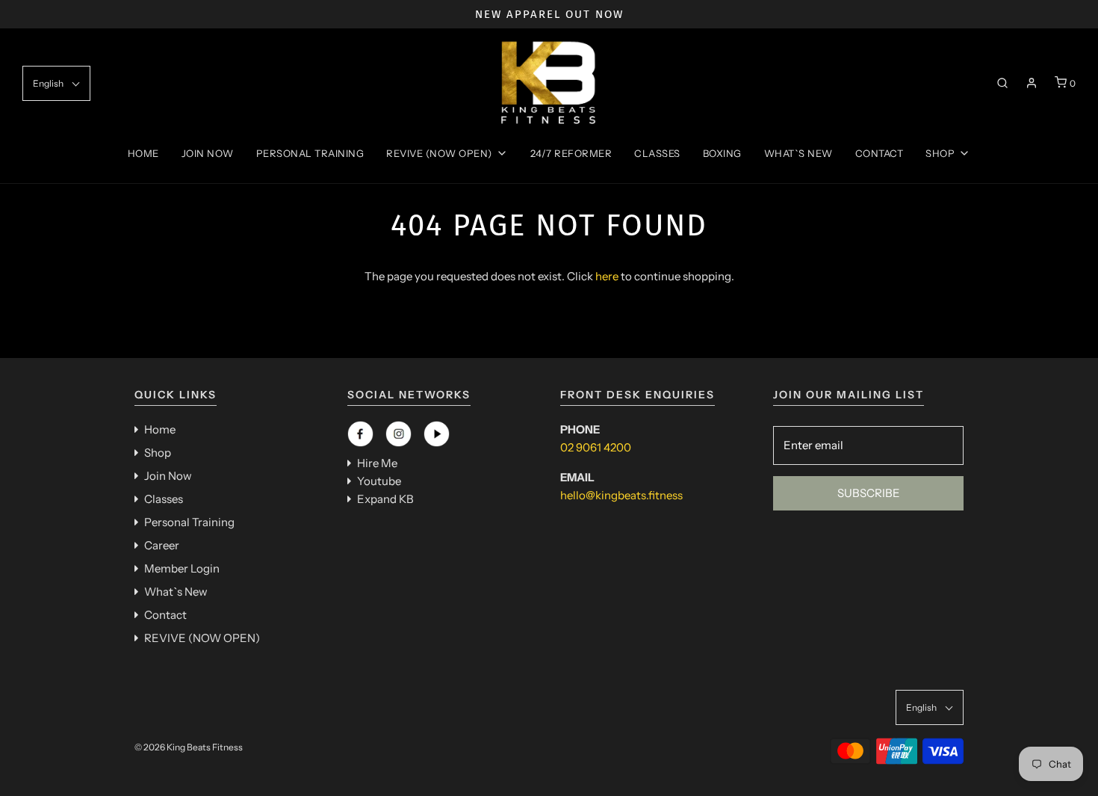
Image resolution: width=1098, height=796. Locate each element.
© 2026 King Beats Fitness (188, 747)
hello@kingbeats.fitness (621, 495)
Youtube (379, 481)
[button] (56, 83)
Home (143, 153)
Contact (879, 153)
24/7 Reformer (571, 153)
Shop (157, 452)
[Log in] (1031, 83)
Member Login (182, 568)
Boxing (722, 153)
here (606, 276)
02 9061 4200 (595, 447)
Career (161, 545)
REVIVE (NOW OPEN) (202, 638)
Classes (657, 153)
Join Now (208, 153)
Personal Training (310, 153)
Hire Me (377, 463)
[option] (549, 14)
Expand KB (385, 499)
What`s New (798, 153)
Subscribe (868, 493)
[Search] (1002, 83)
